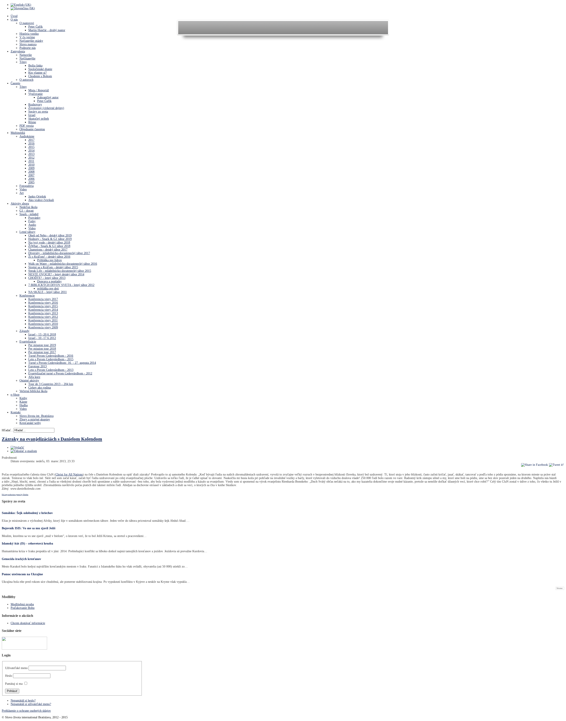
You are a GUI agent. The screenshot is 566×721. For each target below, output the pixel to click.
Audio (32, 224)
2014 (31, 150)
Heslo (8, 675)
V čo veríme (27, 37)
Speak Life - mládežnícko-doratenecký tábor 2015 (59, 270)
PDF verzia (26, 125)
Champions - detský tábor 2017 (47, 249)
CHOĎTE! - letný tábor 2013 (46, 278)
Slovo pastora (27, 44)
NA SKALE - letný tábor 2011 (47, 292)
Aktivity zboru (20, 203)
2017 (31, 140)
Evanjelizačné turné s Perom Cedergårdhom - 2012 (60, 373)
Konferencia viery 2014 (43, 309)
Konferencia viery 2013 (43, 313)
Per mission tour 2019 (42, 345)
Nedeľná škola (28, 207)
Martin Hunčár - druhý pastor (46, 30)
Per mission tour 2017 (42, 352)
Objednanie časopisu (32, 129)
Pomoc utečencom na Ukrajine (22, 574)
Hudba (23, 405)
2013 (31, 154)
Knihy (23, 398)
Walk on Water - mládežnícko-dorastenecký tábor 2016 (62, 263)
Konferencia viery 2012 (43, 316)
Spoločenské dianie (40, 69)
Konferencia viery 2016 (43, 302)
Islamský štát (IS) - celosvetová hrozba (27, 543)
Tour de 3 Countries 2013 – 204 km (50, 384)
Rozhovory (35, 104)
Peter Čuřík (35, 26)
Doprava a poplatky (49, 281)
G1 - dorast (26, 210)
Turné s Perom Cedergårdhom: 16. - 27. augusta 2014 (62, 362)
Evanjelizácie (27, 341)
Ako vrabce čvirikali (41, 200)
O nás (14, 19)
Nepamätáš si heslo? (23, 700)
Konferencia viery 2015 (43, 306)
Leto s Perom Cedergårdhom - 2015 (50, 359)
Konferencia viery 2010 (43, 324)
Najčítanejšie (27, 58)
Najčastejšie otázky (31, 40)
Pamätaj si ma (14, 683)
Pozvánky (34, 217)
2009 (31, 168)
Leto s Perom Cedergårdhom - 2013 (50, 370)
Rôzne (32, 122)
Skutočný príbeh (38, 118)
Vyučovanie (35, 94)
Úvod (14, 16)
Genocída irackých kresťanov (21, 559)
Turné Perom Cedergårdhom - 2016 (50, 355)
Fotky (32, 221)
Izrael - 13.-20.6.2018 (42, 334)
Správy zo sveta (38, 111)
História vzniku (29, 33)
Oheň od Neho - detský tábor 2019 (50, 235)
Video (23, 189)
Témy (23, 62)
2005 (31, 182)
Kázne (23, 401)
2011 (31, 161)
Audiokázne (26, 136)
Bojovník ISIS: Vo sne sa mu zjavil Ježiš (28, 528)
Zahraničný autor (48, 97)
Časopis (15, 83)
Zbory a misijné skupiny (34, 419)
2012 (31, 157)
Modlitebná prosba (22, 604)
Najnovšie (25, 55)
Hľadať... (7, 430)
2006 (31, 178)
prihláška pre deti (48, 288)
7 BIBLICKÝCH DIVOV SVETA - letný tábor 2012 (61, 285)
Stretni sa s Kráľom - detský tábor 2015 (53, 267)
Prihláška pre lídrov (49, 260)
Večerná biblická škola (33, 391)
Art (21, 193)
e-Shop (15, 394)
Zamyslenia (18, 51)
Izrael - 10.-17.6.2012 (42, 338)
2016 (31, 143)
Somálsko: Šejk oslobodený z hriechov (27, 513)
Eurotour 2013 (37, 366)
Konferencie (27, 295)
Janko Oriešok (37, 196)
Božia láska (35, 65)
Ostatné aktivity (29, 380)
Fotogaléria (26, 186)
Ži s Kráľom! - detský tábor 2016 (49, 256)
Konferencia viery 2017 (43, 299)
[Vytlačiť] (17, 447)
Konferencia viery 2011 (43, 320)
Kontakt (16, 412)
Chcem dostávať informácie (28, 623)
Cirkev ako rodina (39, 387)
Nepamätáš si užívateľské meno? (31, 704)
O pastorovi (26, 23)
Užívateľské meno (16, 668)
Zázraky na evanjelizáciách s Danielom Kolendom (52, 439)
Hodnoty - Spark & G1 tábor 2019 (50, 239)
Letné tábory (27, 232)
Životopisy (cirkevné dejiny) (46, 108)
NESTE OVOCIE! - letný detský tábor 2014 (56, 274)
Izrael (31, 115)
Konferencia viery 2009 (43, 327)
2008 (31, 171)
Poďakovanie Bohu (22, 608)
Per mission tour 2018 (42, 348)
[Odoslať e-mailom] (24, 451)
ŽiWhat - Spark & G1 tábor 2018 (49, 246)
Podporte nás (27, 48)
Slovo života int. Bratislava (36, 416)
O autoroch (26, 79)
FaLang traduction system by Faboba (15, 495)
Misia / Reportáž (38, 90)
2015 (31, 147)
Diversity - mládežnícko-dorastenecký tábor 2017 (59, 253)
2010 (31, 164)
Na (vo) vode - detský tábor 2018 (49, 242)
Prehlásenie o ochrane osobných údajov (26, 710)
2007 (31, 175)
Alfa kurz (34, 377)
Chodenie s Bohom (40, 76)
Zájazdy (24, 331)
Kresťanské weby (30, 423)
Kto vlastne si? (37, 72)
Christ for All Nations (69, 474)
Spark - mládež (28, 214)
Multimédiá (18, 132)
